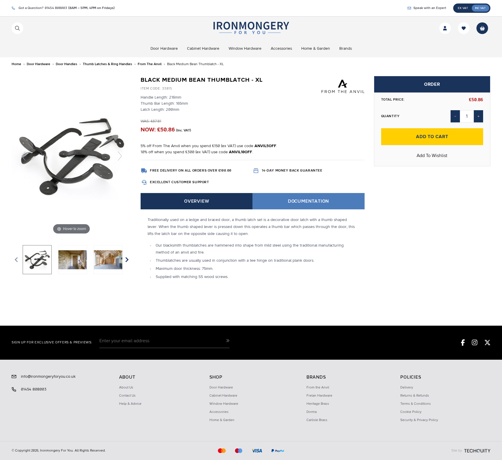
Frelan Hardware (319, 395)
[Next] (119, 156)
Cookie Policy (411, 412)
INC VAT (480, 8)
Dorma (311, 412)
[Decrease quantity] (455, 116)
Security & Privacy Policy (419, 420)
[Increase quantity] (478, 116)
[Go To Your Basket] (482, 28)
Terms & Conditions (415, 404)
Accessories (219, 412)
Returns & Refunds (414, 395)
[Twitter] (487, 342)
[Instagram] (475, 342)
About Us (126, 387)
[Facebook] (463, 342)
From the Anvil (317, 387)
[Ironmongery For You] (251, 28)
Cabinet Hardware (223, 395)
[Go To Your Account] (445, 28)
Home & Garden (221, 420)
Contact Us (127, 395)
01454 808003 (33, 389)
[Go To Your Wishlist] (464, 28)
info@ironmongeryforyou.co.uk (48, 377)
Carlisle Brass (316, 420)
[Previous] (23, 156)
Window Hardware (223, 404)
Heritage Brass (317, 404)
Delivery (406, 387)
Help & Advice (130, 404)
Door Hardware (221, 387)
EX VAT (463, 8)
